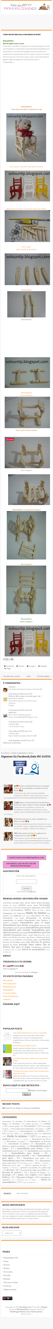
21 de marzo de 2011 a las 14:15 (20, 710)
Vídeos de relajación (28, 1182)
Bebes (34, 903)
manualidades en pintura (14, 920)
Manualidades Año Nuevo (40, 916)
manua (28, 916)
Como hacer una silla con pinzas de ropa (22, 35)
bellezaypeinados (10, 983)
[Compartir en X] (9, 659)
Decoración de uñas (10, 908)
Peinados (12, 940)
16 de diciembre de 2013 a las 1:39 (21, 740)
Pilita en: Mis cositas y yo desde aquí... (23, 696)
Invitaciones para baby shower (24, 1045)
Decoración (44, 905)
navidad (6, 940)
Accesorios (7, 903)
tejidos (39, 944)
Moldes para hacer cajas (21, 937)
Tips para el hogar (21, 947)
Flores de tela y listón (41, 910)
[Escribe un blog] (7, 659)
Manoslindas (8, 980)
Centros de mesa (10, 905)
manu (24, 916)
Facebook (10, 666)
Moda (5, 937)
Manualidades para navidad (17, 930)
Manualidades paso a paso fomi (25, 935)
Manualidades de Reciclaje (38, 918)
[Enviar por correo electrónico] (4, 659)
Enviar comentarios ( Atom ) (22, 753)
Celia (11, 687)
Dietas (44, 908)
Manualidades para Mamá (38, 927)
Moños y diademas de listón (40, 937)
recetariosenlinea (9, 993)
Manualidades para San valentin (17, 1160)
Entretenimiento (18, 910)
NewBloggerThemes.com (20, 1311)
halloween (21, 913)
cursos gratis (33, 905)
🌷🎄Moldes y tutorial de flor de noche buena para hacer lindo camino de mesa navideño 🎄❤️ (32, 803)
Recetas (46, 939)
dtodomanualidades (10, 996)
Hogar (6, 1261)
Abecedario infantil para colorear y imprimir (30, 1033)
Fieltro (28, 910)
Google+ (32, 666)
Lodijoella (7, 999)
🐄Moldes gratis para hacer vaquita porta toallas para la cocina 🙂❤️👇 (30, 834)
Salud (31, 944)
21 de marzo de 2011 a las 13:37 (20, 694)
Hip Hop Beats (37, 1311)
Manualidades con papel (14, 918)
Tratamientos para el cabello (12, 950)
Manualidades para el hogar (35, 922)
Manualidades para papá (18, 932)
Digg (8, 668)
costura (22, 905)
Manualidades (8, 990)
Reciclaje (23, 944)
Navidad (7, 1279)
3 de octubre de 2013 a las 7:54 (20, 731)
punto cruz (38, 939)
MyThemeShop (23, 1309)
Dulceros (7, 910)
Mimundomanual (9, 986)
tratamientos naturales (40, 947)
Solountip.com (25, 1307)
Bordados (46, 903)
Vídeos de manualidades (34, 949)
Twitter (21, 666)
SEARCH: (7, 1193)
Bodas (40, 903)
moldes (9, 937)
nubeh (11, 712)
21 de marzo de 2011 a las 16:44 (20, 722)
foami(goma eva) (10, 913)
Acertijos (16, 903)
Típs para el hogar (11, 1282)
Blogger (34, 972)
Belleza (7, 1268)
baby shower (25, 903)
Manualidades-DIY (11, 1258)
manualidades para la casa (39, 925)
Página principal (10, 1289)
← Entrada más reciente (10, 676)
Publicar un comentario (12, 743)
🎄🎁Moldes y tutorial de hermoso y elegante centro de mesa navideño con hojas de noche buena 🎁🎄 (31, 788)
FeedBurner (31, 891)
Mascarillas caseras (44, 935)
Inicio (28, 676)
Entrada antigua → (44, 676)
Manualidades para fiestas (16, 925)
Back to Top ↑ (26, 1314)
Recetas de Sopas (11, 944)
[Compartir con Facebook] (12, 659)
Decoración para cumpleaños (29, 907)
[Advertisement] (21, 23)
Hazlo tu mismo (36, 913)
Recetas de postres (40, 942)
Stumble (43, 666)
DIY (48, 907)
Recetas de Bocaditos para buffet (17, 942)
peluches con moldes (24, 939)
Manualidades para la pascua (14, 927)
